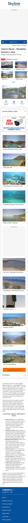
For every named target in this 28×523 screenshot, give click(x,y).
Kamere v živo (13, 42)
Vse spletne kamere (14, 370)
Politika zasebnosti (6, 519)
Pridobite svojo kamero (7, 500)
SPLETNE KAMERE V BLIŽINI (9, 111)
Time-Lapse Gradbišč (7, 504)
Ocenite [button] (22, 103)
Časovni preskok (6, 103)
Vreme (14, 103)
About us (4, 497)
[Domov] (3, 42)
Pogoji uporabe (5, 513)
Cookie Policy (5, 516)
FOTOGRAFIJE (6, 375)
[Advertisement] (14, 25)
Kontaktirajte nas (6, 507)
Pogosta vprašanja (6, 510)
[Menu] (24, 42)
